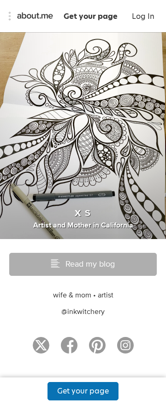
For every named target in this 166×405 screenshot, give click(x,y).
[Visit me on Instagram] (125, 349)
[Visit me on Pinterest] (97, 349)
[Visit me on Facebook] (69, 349)
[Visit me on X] (41, 349)
